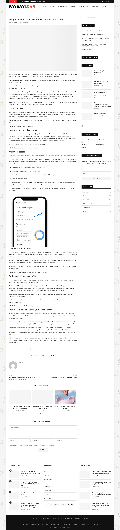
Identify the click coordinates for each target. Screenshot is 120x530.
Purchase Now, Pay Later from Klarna (92, 31)
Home (44, 6)
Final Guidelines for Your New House (30, 493)
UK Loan (104, 6)
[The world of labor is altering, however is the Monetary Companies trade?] (87, 105)
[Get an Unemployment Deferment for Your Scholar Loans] (20, 397)
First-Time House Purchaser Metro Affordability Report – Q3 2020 (30, 483)
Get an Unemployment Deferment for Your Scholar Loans (20, 407)
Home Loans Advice (24, 349)
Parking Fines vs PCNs (88, 49)
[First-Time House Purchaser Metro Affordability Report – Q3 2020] (14, 484)
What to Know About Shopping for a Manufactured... (43, 407)
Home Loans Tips (36, 349)
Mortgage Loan (84, 6)
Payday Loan (95, 6)
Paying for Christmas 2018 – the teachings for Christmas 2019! (100, 505)
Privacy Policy (85, 524)
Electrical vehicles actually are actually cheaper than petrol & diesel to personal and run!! (101, 473)
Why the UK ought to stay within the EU (93, 34)
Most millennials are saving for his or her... (65, 407)
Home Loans (13, 349)
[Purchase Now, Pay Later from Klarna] (87, 73)
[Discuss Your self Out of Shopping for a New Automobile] (14, 474)
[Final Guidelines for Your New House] (14, 495)
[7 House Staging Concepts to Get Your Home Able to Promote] (85, 495)
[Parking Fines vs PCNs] (87, 116)
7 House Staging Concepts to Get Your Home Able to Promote (101, 493)
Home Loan (73, 6)
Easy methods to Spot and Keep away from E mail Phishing (101, 483)
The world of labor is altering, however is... (32, 1)
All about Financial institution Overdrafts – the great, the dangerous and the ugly (30, 505)
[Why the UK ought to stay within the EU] (87, 84)
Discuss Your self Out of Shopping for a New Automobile (30, 472)
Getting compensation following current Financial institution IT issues (102, 93)
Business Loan (62, 6)
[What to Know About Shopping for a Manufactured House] (42, 397)
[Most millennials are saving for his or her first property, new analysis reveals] (65, 397)
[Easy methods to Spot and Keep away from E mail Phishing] (85, 484)
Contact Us (95, 524)
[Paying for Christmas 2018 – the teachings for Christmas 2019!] (85, 506)
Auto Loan (52, 6)
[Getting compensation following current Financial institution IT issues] (87, 94)
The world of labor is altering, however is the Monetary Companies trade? (102, 104)
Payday (15, 22)
